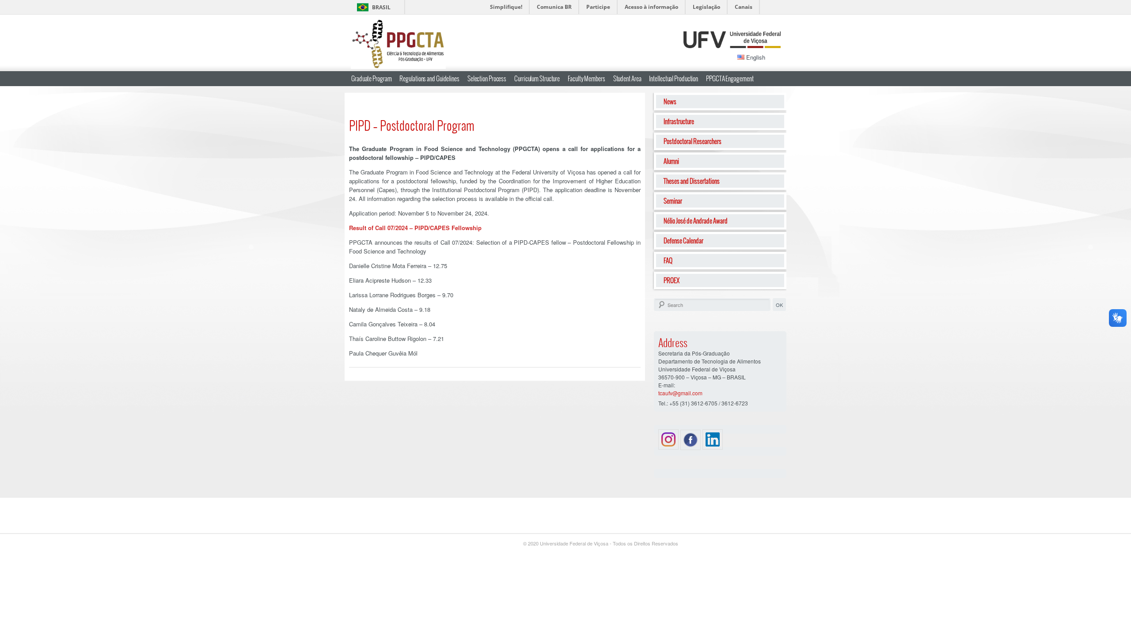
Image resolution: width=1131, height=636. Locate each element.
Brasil (381, 7)
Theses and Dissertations (692, 181)
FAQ (668, 260)
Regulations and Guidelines (429, 78)
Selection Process (486, 78)
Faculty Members (586, 78)
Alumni (671, 161)
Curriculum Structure (537, 78)
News (670, 101)
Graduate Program (371, 78)
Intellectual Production (673, 78)
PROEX (671, 280)
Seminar (673, 201)
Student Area (627, 78)
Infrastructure (679, 121)
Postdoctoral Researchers (692, 141)
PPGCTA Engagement (729, 78)
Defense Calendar (683, 240)
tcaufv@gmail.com (680, 393)
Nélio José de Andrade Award (696, 220)
